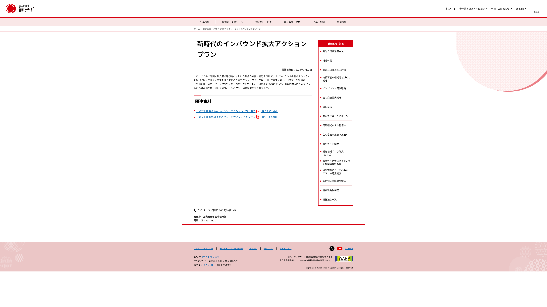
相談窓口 (253, 248)
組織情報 (341, 21)
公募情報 (204, 21)
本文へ (448, 8)
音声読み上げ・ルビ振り (472, 8)
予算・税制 (319, 21)
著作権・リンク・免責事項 (231, 248)
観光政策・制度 (292, 21)
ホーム (197, 28)
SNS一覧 (349, 248)
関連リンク (268, 248)
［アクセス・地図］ (211, 257)
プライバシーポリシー (203, 248)
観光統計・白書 (263, 21)
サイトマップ (285, 248)
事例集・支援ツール (232, 21)
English (520, 8)
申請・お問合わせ (500, 8)
